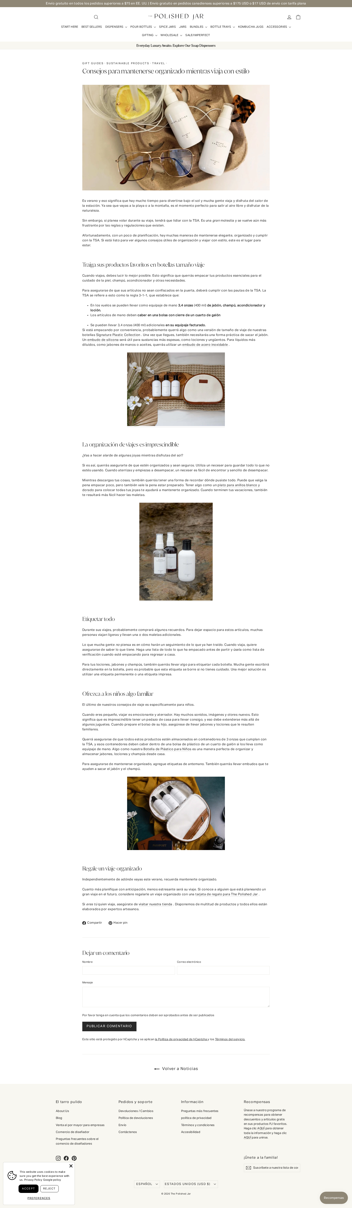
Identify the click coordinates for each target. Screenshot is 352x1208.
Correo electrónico (189, 962)
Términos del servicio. (230, 1039)
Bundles (197, 26)
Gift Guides (93, 63)
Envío (122, 1125)
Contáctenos (128, 1132)
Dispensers (114, 26)
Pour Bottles (141, 26)
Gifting (148, 35)
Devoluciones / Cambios (136, 1111)
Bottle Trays (221, 26)
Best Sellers (91, 26)
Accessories (277, 26)
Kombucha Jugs (250, 26)
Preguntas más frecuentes (200, 1111)
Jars (183, 26)
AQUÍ (261, 1128)
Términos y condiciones (198, 1125)
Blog (59, 1118)
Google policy (52, 1180)
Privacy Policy (33, 1180)
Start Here (69, 26)
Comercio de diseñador (72, 1132)
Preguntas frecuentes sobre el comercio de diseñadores (77, 1141)
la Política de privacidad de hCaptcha (181, 1039)
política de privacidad (196, 1118)
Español (144, 1184)
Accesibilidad (190, 1132)
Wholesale (170, 35)
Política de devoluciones (136, 1118)
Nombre (87, 962)
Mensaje (87, 982)
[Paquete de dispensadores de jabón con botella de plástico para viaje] (176, 425)
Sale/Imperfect (197, 35)
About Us (62, 1111)
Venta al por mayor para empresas (80, 1125)
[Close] (71, 1165)
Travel (158, 63)
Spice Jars (167, 26)
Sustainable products (128, 63)
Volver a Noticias (179, 1069)
